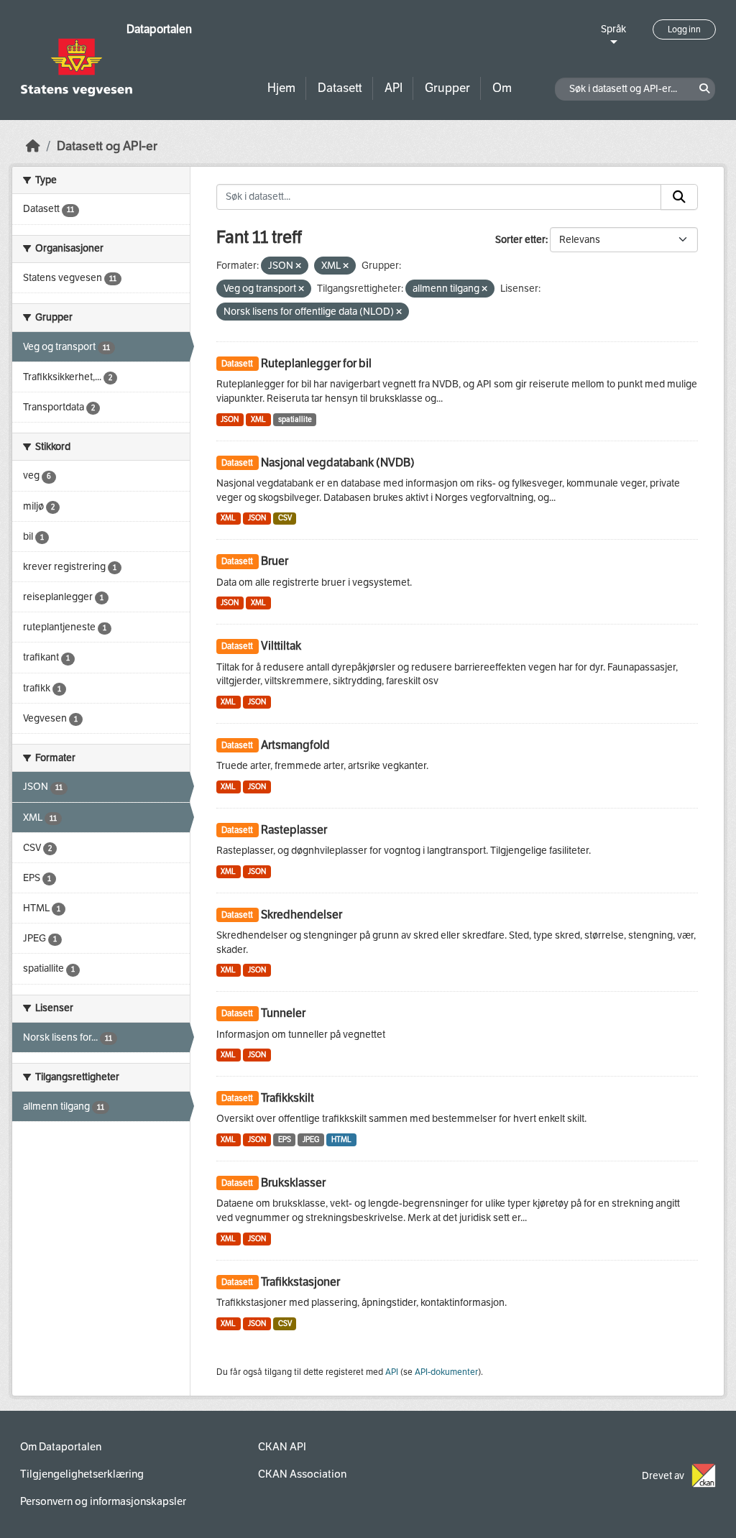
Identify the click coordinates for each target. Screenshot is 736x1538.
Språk (613, 29)
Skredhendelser (301, 914)
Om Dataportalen (60, 1446)
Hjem (281, 88)
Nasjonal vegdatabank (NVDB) (338, 462)
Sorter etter (520, 240)
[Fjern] (298, 266)
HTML (341, 1139)
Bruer (274, 561)
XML (258, 419)
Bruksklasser (293, 1182)
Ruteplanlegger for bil (316, 363)
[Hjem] (33, 146)
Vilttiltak (281, 646)
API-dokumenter (446, 1372)
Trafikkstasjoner (300, 1282)
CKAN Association (302, 1474)
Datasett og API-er (107, 146)
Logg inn (684, 29)
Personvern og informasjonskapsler (103, 1501)
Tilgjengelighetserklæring (82, 1474)
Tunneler (283, 1013)
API (393, 88)
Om (502, 88)
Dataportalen (159, 29)
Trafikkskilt (287, 1098)
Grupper (447, 88)
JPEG (311, 1139)
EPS (284, 1139)
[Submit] (679, 197)
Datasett (340, 88)
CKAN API (282, 1446)
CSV (285, 517)
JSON (230, 419)
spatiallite (295, 419)
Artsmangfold (295, 745)
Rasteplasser (294, 830)
